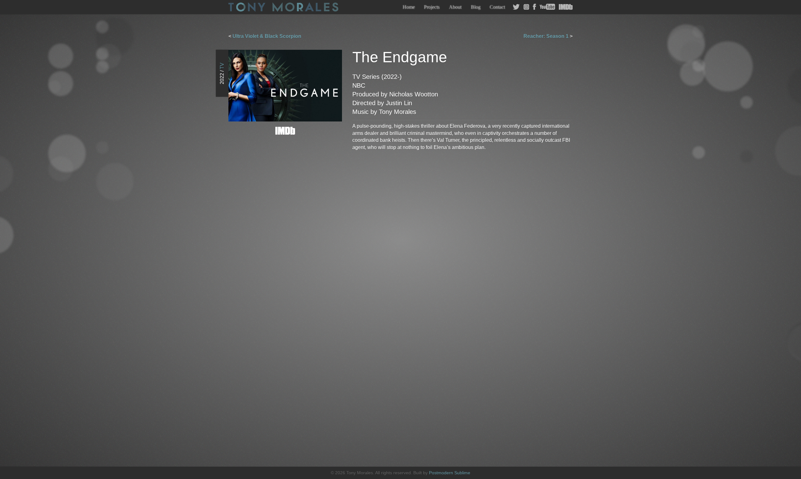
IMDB (566, 7)
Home (409, 7)
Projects (432, 7)
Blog (476, 7)
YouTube (547, 7)
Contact (497, 7)
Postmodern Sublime (449, 473)
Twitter (516, 7)
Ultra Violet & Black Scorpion (266, 36)
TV (222, 66)
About (455, 7)
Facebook (534, 7)
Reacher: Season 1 (546, 36)
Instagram (526, 7)
